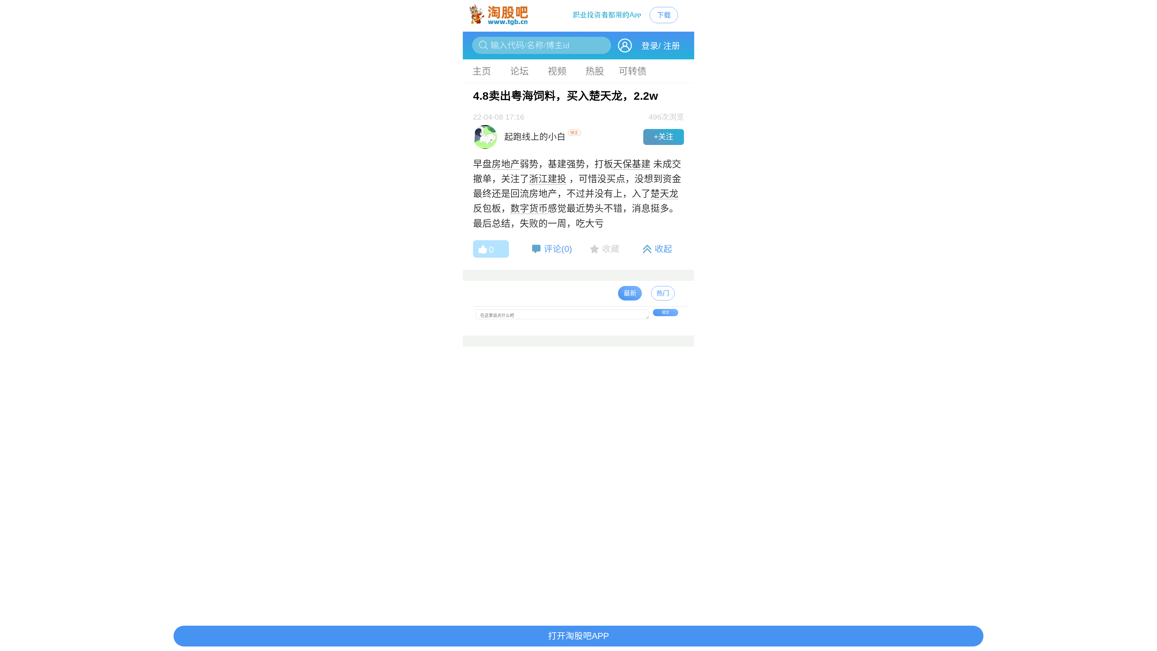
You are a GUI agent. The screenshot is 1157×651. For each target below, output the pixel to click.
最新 (630, 293)
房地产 (506, 164)
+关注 (663, 137)
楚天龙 (665, 193)
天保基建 (632, 164)
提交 (665, 312)
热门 (663, 293)
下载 (664, 15)
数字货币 (529, 208)
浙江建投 (547, 179)
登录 (649, 46)
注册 (671, 46)
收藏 (610, 249)
